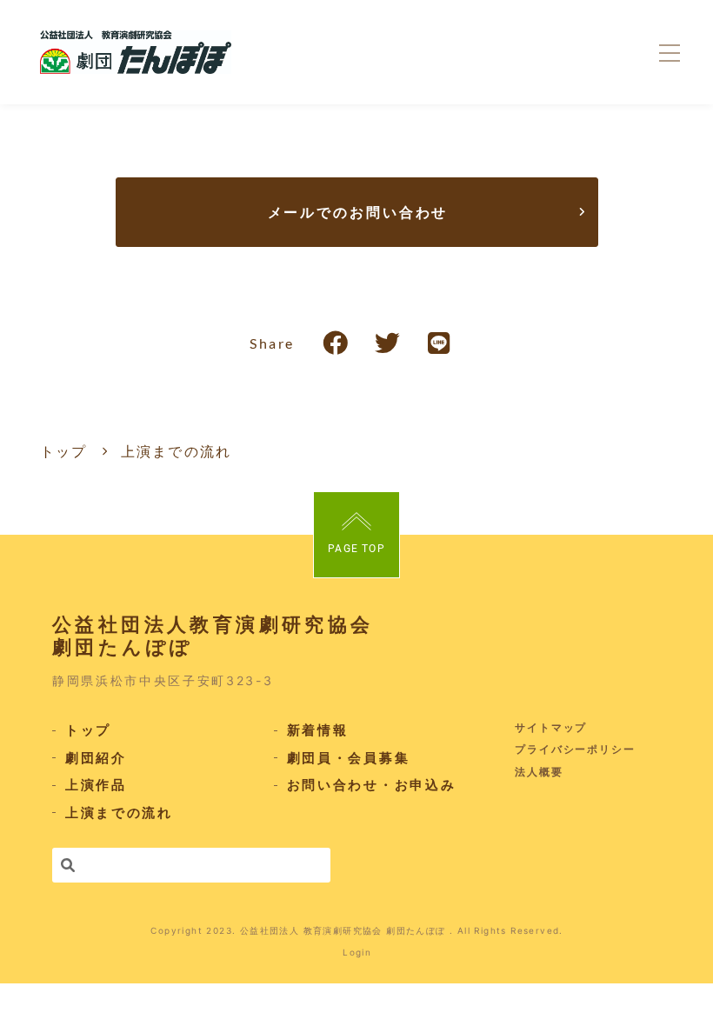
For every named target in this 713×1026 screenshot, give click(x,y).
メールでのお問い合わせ (358, 212)
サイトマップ (551, 727)
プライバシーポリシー (575, 749)
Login (357, 952)
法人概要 (539, 771)
